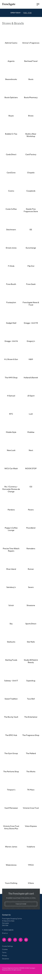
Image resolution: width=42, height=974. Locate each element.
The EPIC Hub (11, 735)
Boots (30, 79)
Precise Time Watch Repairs (11, 549)
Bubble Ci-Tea (11, 134)
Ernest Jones (11, 248)
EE (31, 229)
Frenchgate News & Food (31, 303)
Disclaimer (5, 959)
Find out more (21, 904)
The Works (30, 771)
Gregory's (31, 341)
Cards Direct (11, 154)
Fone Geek (31, 284)
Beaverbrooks (11, 79)
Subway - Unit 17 (11, 681)
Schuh (11, 605)
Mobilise (30, 432)
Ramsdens (30, 548)
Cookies (5, 949)
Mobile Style (11, 432)
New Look (11, 450)
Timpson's (11, 790)
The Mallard (31, 753)
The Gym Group (11, 753)
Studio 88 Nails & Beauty (31, 661)
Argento (11, 61)
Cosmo (11, 191)
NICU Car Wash (11, 468)
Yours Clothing (11, 883)
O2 (31, 487)
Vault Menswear (11, 808)
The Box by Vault (11, 717)
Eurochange (31, 248)
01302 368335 (8, 930)
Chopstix (31, 172)
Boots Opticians (11, 97)
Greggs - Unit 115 (31, 323)
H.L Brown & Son (11, 359)
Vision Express (31, 826)
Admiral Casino (11, 43)
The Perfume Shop (11, 771)
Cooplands (30, 191)
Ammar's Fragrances (30, 43)
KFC (11, 414)
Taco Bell (31, 699)
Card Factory (30, 154)
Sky (11, 624)
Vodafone (31, 847)
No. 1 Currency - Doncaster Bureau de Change (11, 489)
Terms (4, 952)
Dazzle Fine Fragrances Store (31, 210)
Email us (5, 933)
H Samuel (11, 396)
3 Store (31, 883)
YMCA (31, 865)
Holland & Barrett (31, 377)
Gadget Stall (11, 323)
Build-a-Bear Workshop (30, 135)
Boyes (11, 116)
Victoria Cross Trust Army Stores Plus (11, 827)
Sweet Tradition (11, 699)
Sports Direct (30, 624)
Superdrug (30, 681)
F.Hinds (11, 266)
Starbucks (11, 642)
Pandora (11, 510)
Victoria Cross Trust (31, 808)
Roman (31, 569)
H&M (31, 359)
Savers (31, 587)
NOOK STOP (31, 468)
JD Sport (30, 396)
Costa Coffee (11, 209)
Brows (30, 116)
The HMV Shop (11, 377)
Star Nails (31, 642)
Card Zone (11, 172)
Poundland (30, 528)
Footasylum (11, 302)
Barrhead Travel (30, 61)
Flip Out (30, 266)
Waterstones (11, 865)
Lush (31, 414)
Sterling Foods (11, 660)
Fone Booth (11, 284)
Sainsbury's (11, 587)
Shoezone (31, 605)
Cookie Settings (7, 946)
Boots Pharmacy (31, 97)
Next (31, 450)
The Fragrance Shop (30, 735)
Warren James (11, 847)
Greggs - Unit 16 (11, 341)
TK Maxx (30, 790)
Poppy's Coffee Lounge (11, 529)
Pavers (31, 510)
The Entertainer (30, 717)
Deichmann (11, 229)
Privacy (4, 955)
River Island (11, 569)
